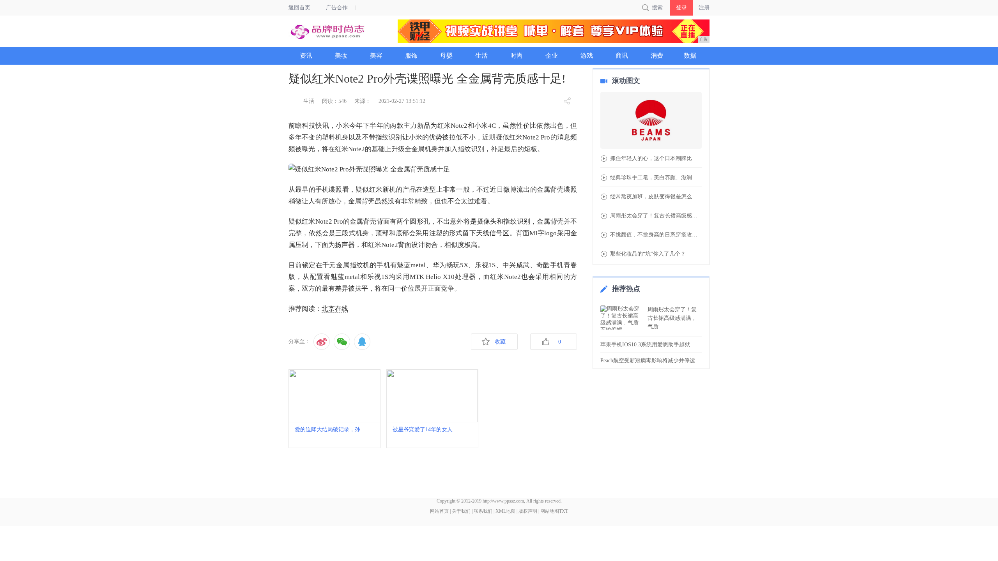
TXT (563, 511)
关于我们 (461, 511)
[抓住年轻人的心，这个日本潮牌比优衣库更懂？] (651, 121)
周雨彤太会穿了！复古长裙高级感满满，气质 (672, 318)
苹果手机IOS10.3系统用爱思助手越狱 (645, 345)
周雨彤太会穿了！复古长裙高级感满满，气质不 (656, 216)
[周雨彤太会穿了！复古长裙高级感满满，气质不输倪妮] (621, 317)
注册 (704, 8)
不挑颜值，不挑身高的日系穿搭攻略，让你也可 (656, 235)
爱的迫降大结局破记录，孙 (327, 429)
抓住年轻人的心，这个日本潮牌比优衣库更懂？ (656, 158)
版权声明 (527, 511)
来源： (362, 101)
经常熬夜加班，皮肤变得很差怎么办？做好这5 (656, 196)
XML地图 (505, 511)
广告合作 (337, 8)
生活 (308, 101)
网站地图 (549, 511)
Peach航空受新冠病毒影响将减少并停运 (647, 360)
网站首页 (439, 511)
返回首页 (299, 8)
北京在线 (335, 308)
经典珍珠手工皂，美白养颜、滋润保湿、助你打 (656, 177)
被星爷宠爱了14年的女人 (423, 429)
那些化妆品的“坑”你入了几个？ (648, 254)
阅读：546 (334, 101)
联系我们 (483, 511)
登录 (681, 8)
